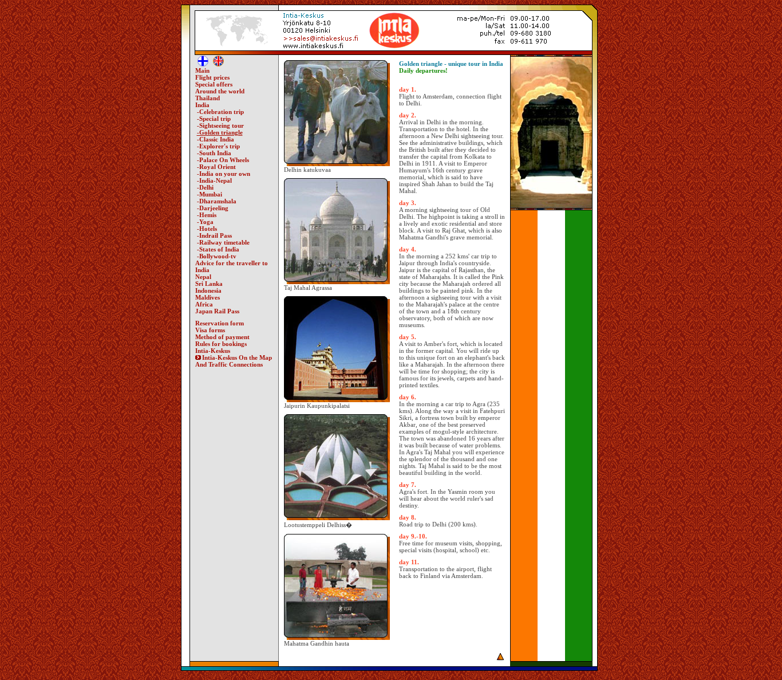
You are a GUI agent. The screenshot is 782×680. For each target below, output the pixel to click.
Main (202, 70)
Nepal (203, 276)
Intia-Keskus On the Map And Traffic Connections (233, 361)
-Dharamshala (216, 201)
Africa (204, 304)
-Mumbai (209, 194)
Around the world (219, 91)
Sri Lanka (209, 283)
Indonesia (208, 290)
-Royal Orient (216, 166)
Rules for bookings (221, 343)
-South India (214, 153)
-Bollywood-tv (216, 256)
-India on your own (223, 173)
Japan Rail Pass (217, 311)
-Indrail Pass (214, 235)
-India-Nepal (214, 180)
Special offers (213, 84)
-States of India (218, 249)
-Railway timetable (223, 242)
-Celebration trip (220, 111)
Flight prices (212, 77)
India (202, 104)
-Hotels (207, 228)
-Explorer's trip (218, 146)
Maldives (207, 297)
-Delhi (205, 187)
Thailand (207, 98)
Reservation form (219, 323)
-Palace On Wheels (223, 159)
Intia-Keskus (212, 350)
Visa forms (210, 330)
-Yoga (205, 221)
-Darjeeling (212, 208)
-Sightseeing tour (220, 125)
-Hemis (206, 214)
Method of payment (222, 336)
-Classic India (215, 139)
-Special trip (214, 118)
